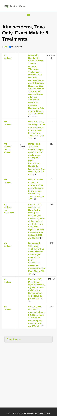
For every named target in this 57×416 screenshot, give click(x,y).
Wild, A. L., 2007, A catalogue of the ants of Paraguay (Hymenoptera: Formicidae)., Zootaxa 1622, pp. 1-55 (36, 130)
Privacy (41, 413)
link (5, 46)
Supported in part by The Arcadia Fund (22, 413)
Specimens (14, 339)
